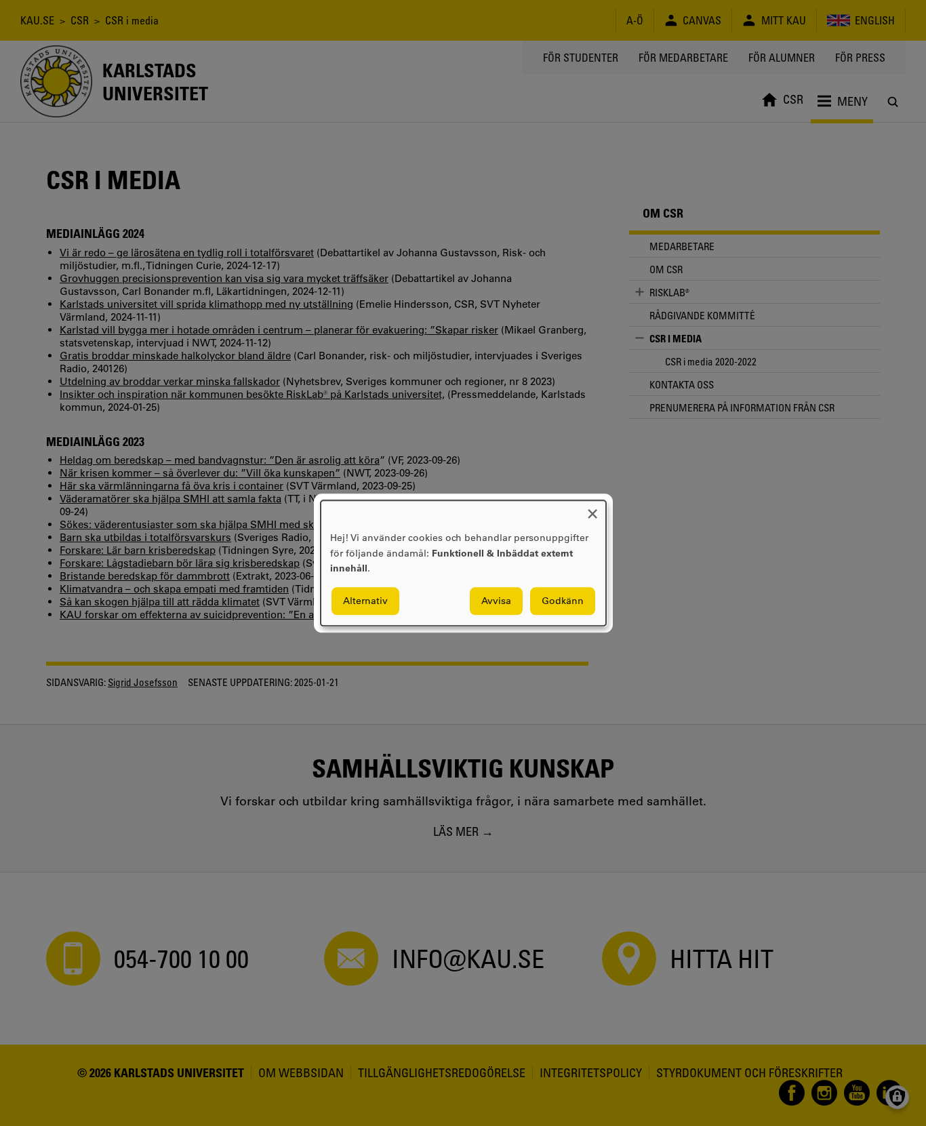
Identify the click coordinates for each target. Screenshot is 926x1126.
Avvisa (496, 601)
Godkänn (563, 601)
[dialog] (463, 563)
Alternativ (365, 601)
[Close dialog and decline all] (592, 508)
